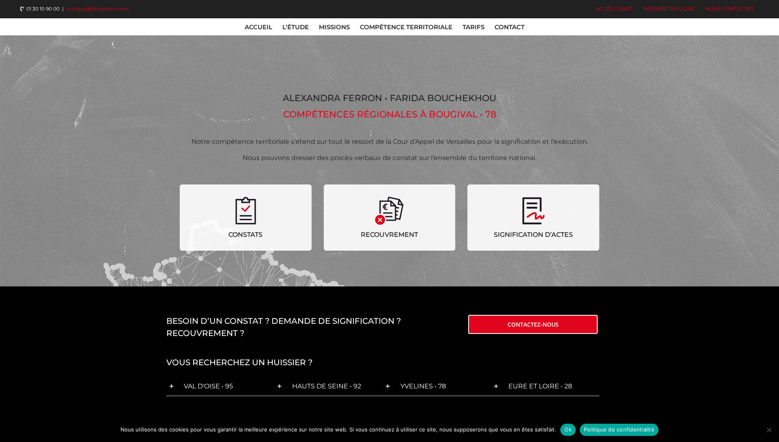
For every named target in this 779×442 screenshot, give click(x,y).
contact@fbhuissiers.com (97, 9)
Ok (568, 429)
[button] (220, 386)
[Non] (769, 430)
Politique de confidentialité (619, 429)
